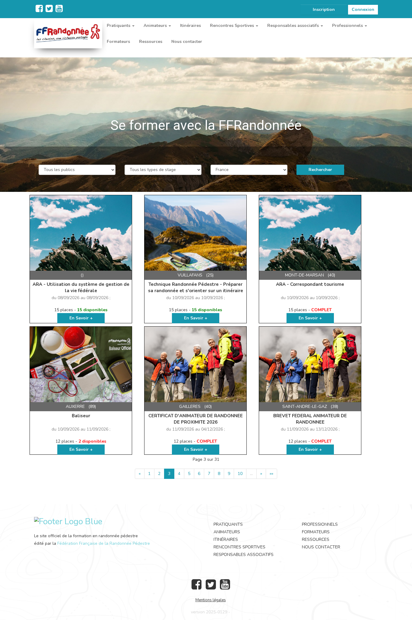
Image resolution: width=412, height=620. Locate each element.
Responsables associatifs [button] (293, 25)
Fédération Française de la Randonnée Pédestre (103, 543)
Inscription (324, 9)
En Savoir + (81, 318)
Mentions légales (210, 600)
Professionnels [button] (348, 25)
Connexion (363, 9)
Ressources (150, 41)
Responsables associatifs (244, 554)
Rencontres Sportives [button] (232, 25)
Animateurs (227, 532)
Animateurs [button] (156, 25)
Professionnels (320, 524)
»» (271, 473)
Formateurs (118, 41)
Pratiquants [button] (119, 25)
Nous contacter (186, 41)
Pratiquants (228, 524)
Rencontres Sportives (239, 547)
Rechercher (320, 170)
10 (240, 473)
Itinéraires (190, 25)
